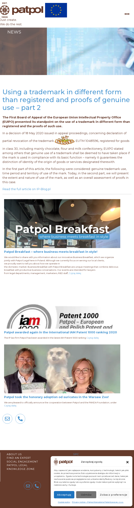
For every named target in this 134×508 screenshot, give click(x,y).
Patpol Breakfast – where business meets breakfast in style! (50, 252)
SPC (76, 454)
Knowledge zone (21, 468)
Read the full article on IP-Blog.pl (26, 189)
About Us (14, 454)
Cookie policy (64, 502)
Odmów (86, 494)
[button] (127, 461)
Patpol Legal (17, 465)
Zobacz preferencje (113, 494)
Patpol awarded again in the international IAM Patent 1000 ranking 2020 (60, 332)
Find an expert (19, 457)
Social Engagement (22, 461)
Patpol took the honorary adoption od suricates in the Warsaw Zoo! (56, 397)
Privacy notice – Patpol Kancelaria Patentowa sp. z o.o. (98, 502)
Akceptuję (64, 494)
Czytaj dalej (75, 273)
